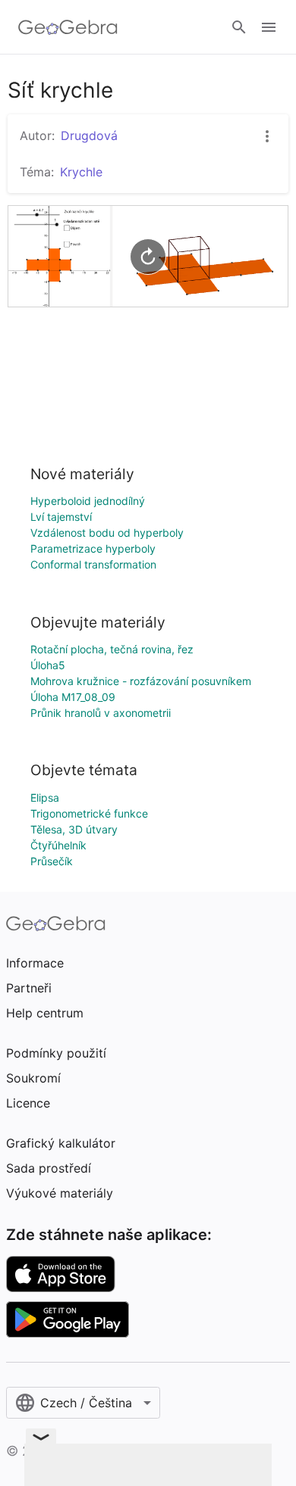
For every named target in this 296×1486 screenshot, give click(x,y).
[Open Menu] (269, 27)
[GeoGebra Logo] (68, 27)
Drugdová (89, 135)
